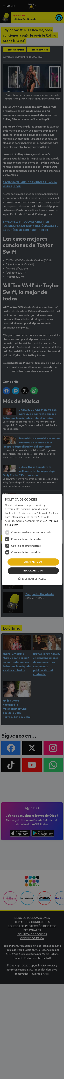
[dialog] (32, 539)
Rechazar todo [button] (33, 570)
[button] (32, 579)
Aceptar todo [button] (33, 561)
